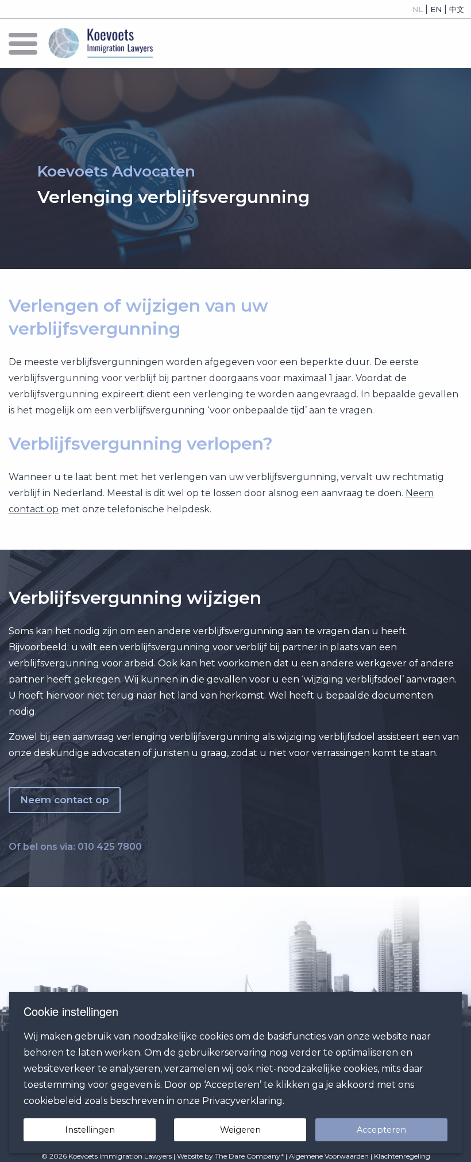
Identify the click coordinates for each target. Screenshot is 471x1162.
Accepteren (381, 1130)
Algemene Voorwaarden (329, 1156)
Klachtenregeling (402, 1156)
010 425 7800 (110, 846)
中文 (456, 9)
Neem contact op (64, 800)
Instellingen (90, 1130)
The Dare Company (248, 1156)
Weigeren (240, 1130)
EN (436, 9)
